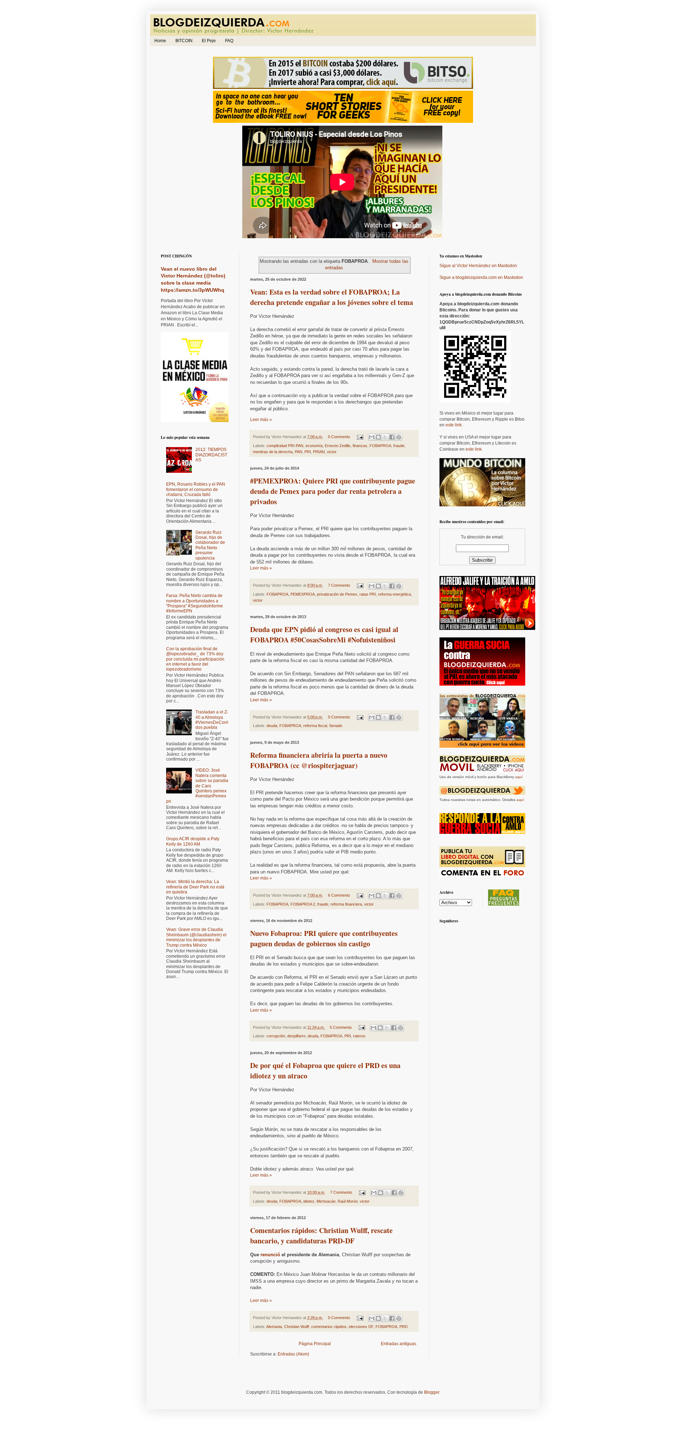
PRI (307, 452)
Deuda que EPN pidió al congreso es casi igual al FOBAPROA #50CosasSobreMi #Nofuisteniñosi (324, 634)
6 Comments (339, 895)
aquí (519, 777)
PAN (298, 452)
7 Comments (339, 585)
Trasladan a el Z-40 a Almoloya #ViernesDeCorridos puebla (211, 720)
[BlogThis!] (378, 437)
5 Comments (341, 1027)
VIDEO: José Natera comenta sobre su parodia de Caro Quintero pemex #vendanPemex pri (197, 785)
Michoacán (326, 1201)
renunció (270, 1254)
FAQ (229, 40)
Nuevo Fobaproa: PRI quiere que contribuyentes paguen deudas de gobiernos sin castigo (324, 938)
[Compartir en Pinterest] (398, 437)
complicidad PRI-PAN (285, 446)
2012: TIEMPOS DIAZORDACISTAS (211, 454)
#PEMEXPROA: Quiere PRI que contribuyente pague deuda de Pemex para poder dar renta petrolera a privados (332, 491)
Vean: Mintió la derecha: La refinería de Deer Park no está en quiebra (195, 887)
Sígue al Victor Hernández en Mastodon (478, 265)
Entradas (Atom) (293, 1354)
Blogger (431, 1392)
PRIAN (319, 452)
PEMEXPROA (302, 594)
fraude (398, 446)
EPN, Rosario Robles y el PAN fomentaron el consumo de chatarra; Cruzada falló (195, 489)
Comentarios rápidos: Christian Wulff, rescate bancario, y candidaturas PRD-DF (321, 1235)
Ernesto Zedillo (338, 446)
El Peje (209, 40)
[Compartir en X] (385, 437)
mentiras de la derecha (273, 452)
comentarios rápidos (329, 1326)
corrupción (276, 1036)
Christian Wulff (296, 1326)
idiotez (308, 1201)
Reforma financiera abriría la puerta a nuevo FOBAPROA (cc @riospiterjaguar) (318, 760)
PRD (403, 1326)
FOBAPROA (380, 446)
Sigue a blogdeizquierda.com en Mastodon (481, 277)
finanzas (360, 446)
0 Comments (339, 437)
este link (454, 424)
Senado (335, 725)
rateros (359, 1036)
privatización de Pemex (337, 594)
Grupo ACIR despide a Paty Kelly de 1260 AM (192, 841)
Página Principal (315, 1343)
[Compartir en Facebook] (392, 437)
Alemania (274, 1326)
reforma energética (394, 594)
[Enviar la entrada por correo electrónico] (359, 437)
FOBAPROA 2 (302, 904)
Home (160, 40)
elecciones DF (361, 1326)
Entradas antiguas (398, 1343)
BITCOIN (184, 40)
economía (314, 446)
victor (332, 452)
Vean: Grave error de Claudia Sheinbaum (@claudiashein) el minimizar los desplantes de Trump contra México (196, 937)
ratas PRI (367, 594)
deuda (272, 725)
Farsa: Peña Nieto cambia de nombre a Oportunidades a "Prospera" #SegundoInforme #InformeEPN (194, 603)
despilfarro (296, 1036)
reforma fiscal (315, 725)
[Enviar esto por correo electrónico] (371, 437)
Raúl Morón (348, 1201)
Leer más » (261, 419)
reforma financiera (346, 904)
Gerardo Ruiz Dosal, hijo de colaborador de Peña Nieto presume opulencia (210, 545)
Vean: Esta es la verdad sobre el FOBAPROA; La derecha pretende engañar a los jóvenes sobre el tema (331, 297)
